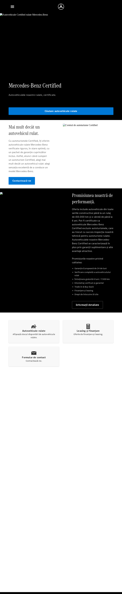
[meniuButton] (12, 6)
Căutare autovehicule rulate (61, 111)
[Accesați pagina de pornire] (61, 6)
